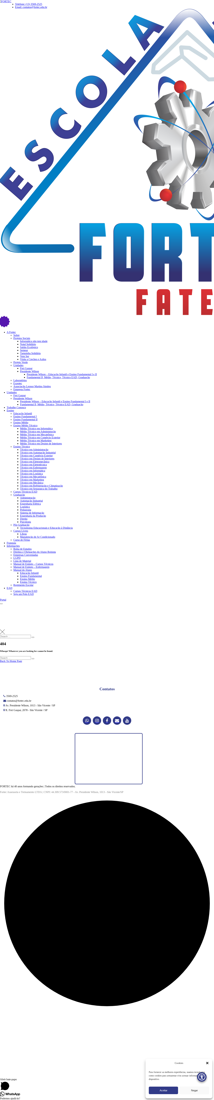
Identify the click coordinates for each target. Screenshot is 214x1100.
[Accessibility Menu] (201, 1077)
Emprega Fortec (21, 389)
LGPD (17, 558)
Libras (23, 533)
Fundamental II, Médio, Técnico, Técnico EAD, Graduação (58, 377)
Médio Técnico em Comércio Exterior (40, 437)
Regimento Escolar (23, 585)
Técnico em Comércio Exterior (36, 455)
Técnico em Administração (34, 449)
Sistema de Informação (32, 512)
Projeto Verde (20, 362)
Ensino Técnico (21, 446)
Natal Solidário (28, 344)
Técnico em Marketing (32, 479)
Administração (27, 497)
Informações (13, 545)
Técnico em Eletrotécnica (33, 464)
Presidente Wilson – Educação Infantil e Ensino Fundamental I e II (62, 374)
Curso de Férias (21, 539)
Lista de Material (22, 561)
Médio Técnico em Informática (36, 428)
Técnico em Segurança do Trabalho (39, 488)
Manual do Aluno (22, 570)
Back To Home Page (11, 661)
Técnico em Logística (31, 473)
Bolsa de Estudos (22, 548)
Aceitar (163, 1090)
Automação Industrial (31, 500)
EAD (9, 588)
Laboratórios (20, 380)
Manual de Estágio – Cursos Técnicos (33, 564)
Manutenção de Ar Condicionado (37, 536)
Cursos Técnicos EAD (25, 491)
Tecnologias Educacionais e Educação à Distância (46, 527)
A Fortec (11, 332)
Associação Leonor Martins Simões (32, 386)
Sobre (16, 335)
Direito (23, 518)
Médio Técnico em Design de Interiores (41, 443)
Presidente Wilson (29, 371)
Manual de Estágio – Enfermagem (31, 567)
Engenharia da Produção (33, 515)
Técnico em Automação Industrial (38, 452)
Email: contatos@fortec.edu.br (31, 7)
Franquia (11, 542)
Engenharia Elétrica (30, 503)
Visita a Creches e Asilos (33, 359)
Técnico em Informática (32, 470)
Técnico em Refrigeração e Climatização (41, 485)
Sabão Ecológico (29, 347)
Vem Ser (24, 356)
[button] (207, 1063)
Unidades (18, 365)
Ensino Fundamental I (25, 416)
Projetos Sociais (21, 338)
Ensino (10, 410)
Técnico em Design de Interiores (37, 458)
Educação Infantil (22, 413)
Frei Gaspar (26, 368)
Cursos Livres (20, 530)
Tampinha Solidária (30, 353)
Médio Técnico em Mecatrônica (37, 434)
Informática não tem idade (33, 341)
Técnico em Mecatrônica (33, 476)
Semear (24, 350)
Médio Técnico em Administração (38, 431)
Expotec (17, 383)
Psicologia (25, 521)
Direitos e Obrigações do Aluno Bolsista (34, 552)
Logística (25, 506)
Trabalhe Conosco (16, 407)
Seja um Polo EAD (23, 594)
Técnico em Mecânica (31, 482)
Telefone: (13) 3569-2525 (28, 4)
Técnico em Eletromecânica (34, 461)
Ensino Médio (20, 422)
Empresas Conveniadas (25, 555)
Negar (194, 1090)
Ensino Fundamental (31, 576)
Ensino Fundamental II (25, 419)
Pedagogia (25, 509)
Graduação (19, 494)
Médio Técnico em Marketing (35, 440)
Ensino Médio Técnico (25, 425)
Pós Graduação (21, 524)
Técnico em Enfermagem (33, 467)
